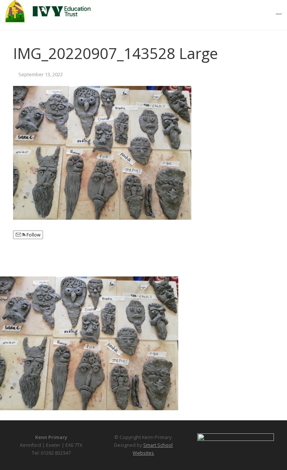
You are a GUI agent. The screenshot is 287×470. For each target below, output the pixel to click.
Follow (32, 235)
